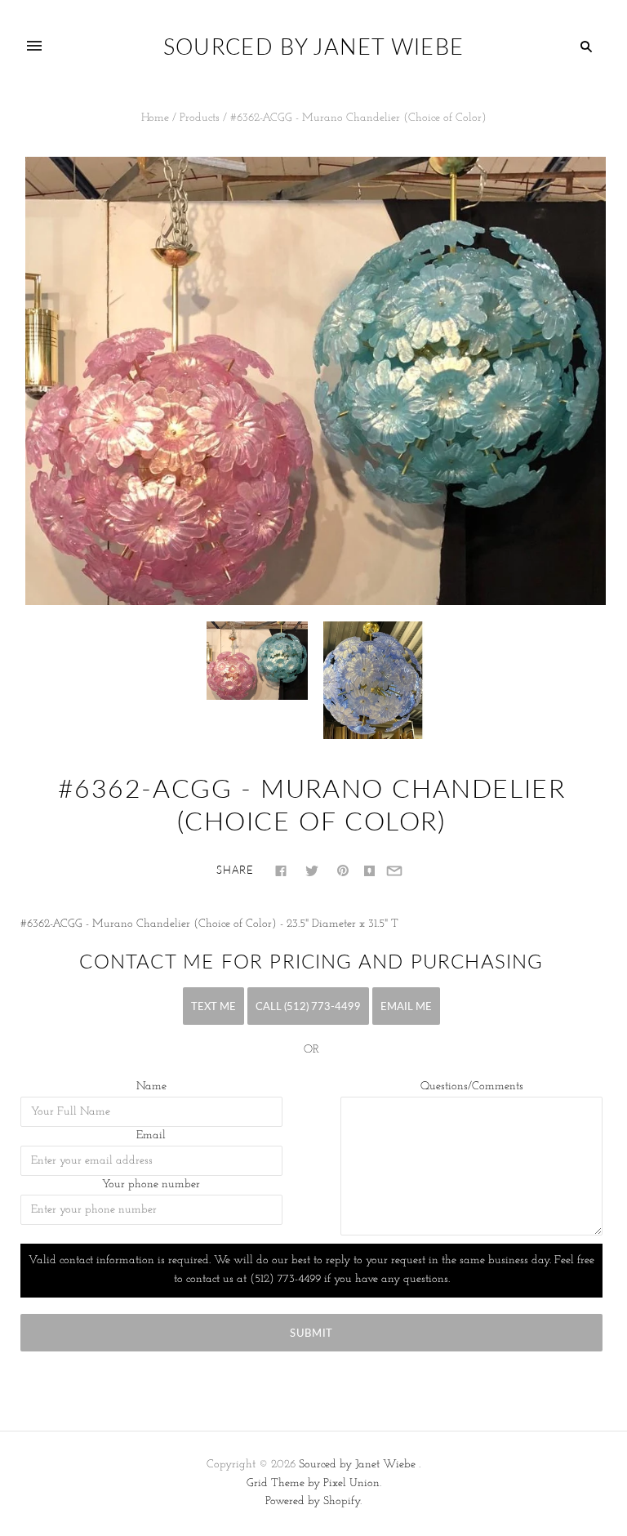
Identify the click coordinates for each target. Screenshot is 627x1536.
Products (200, 118)
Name (151, 1086)
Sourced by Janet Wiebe (357, 1464)
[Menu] (34, 47)
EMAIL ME (406, 1006)
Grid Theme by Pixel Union (313, 1483)
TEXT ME (213, 1006)
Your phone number (151, 1184)
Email (151, 1135)
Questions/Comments (471, 1086)
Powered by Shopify (312, 1501)
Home (155, 118)
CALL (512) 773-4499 (308, 1006)
